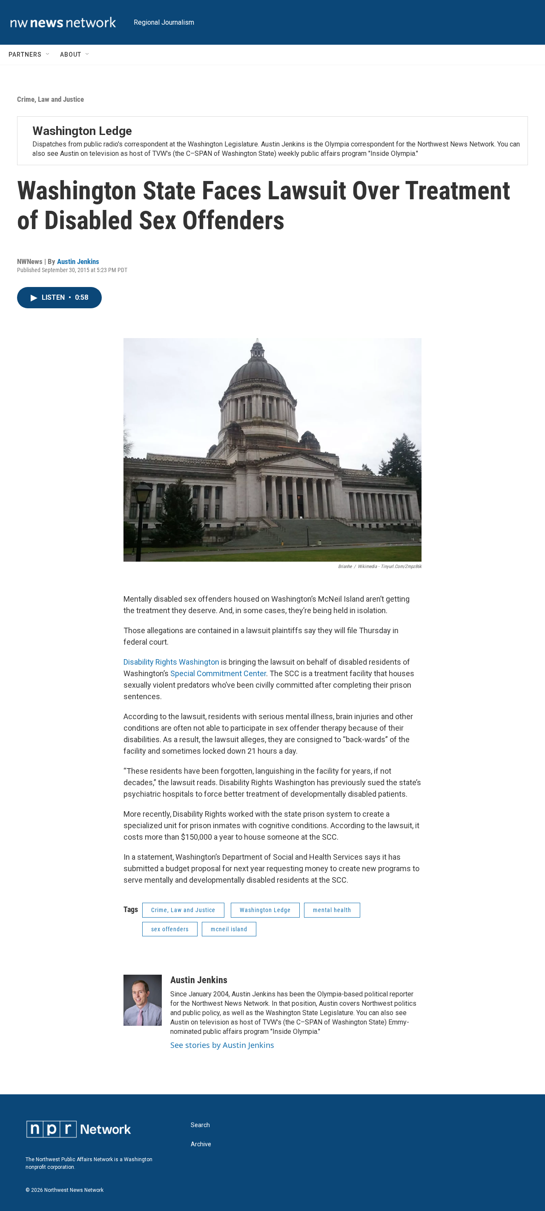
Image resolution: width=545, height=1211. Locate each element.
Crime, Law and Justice (50, 99)
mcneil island (229, 929)
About (70, 54)
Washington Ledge (82, 131)
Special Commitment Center (218, 673)
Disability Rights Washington (171, 661)
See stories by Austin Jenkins (222, 1045)
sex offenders (170, 929)
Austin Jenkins (78, 261)
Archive (201, 1144)
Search (200, 1125)
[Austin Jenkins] (142, 1000)
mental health (332, 910)
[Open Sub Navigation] (48, 54)
